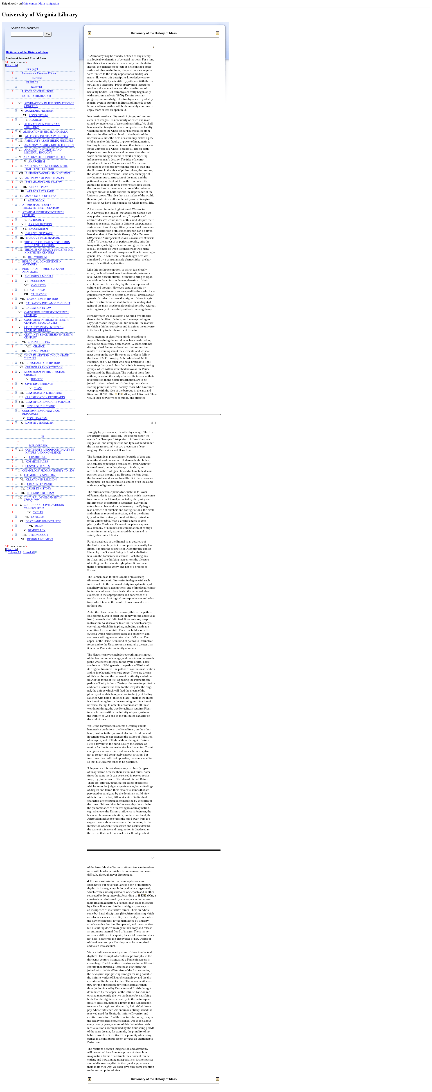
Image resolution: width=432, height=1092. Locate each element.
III (42, 436)
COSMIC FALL (38, 457)
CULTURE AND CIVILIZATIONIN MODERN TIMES (44, 506)
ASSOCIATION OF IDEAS (40, 196)
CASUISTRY (38, 285)
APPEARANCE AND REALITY (43, 182)
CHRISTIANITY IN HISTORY (43, 363)
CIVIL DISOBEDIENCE (39, 384)
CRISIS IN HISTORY (39, 488)
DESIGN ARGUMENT (40, 539)
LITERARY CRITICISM (40, 493)
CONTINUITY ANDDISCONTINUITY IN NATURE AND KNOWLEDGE (49, 451)
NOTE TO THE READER (36, 96)
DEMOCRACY (36, 530)
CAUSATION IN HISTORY (43, 299)
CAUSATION (39, 294)
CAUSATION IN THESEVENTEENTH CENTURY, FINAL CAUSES (46, 321)
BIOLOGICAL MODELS (39, 276)
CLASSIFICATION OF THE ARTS (45, 397)
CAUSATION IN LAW (39, 308)
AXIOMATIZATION (40, 224)
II (45, 432)
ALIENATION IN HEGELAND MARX (45, 131)
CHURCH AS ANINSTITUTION (44, 367)
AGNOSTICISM (38, 115)
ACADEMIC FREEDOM (39, 110)
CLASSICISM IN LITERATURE (44, 392)
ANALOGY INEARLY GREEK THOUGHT (49, 145)
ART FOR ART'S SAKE (40, 191)
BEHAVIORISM (37, 257)
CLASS (38, 388)
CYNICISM (38, 517)
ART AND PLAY (38, 187)
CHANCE (39, 346)
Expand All (29, 552)
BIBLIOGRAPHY (38, 445)
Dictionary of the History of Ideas (27, 52)
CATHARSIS (37, 290)
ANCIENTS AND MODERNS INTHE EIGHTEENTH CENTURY (46, 168)
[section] (37, 78)
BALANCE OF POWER (39, 233)
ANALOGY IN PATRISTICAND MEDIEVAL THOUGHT (43, 151)
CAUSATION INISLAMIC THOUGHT (48, 303)
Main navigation (48, 3)
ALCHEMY (36, 119)
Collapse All (14, 552)
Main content (30, 3)
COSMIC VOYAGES (37, 466)
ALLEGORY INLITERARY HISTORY (46, 136)
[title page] (32, 69)
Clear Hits (11, 65)
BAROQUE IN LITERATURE (43, 237)
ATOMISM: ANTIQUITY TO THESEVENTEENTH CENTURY (41, 206)
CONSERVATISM (37, 418)
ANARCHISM (36, 161)
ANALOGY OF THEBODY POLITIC (44, 157)
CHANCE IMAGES (39, 351)
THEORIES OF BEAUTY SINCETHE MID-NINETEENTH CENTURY (49, 251)
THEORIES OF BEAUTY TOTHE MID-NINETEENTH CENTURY (47, 244)
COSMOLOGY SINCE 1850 (40, 475)
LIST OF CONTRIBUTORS (38, 91)
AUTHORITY (37, 219)
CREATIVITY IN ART (39, 484)
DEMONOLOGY (38, 535)
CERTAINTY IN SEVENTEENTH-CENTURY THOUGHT (43, 329)
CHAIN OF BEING (39, 342)
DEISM (39, 526)
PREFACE (32, 82)
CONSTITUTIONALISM (39, 422)
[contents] (36, 87)
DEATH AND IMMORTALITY (43, 521)
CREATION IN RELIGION (41, 479)
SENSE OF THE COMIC (41, 406)
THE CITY (37, 379)
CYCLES (38, 512)
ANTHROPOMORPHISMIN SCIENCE (48, 173)
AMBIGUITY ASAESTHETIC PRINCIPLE (49, 140)
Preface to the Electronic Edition (39, 73)
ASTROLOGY (36, 200)
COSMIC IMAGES (37, 461)
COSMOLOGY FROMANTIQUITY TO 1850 (48, 470)
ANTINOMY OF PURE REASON (44, 178)
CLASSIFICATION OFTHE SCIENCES (48, 401)
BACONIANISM (38, 228)
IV (42, 441)
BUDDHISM (37, 281)
